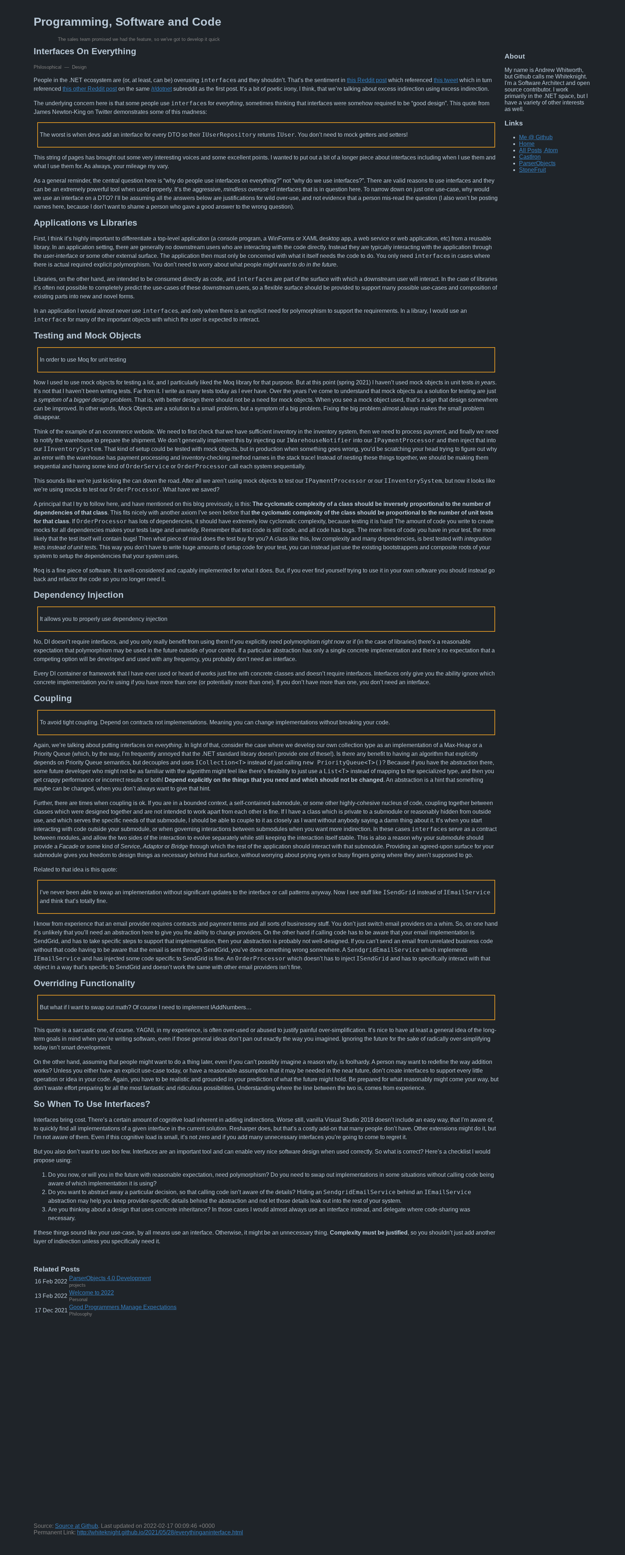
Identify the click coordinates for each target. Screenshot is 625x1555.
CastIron (530, 157)
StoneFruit (532, 170)
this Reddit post (367, 80)
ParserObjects (537, 163)
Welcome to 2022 (91, 1293)
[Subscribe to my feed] (543, 150)
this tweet (446, 80)
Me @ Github (536, 137)
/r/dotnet (161, 89)
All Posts (530, 150)
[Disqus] (266, 1421)
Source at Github (76, 1526)
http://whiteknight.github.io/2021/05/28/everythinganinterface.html (160, 1532)
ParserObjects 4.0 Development (110, 1278)
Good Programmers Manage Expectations (123, 1307)
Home (527, 144)
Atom (551, 150)
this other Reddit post (90, 89)
